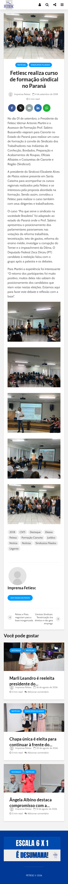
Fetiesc (13, 537)
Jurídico (51, 537)
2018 (12, 532)
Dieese (49, 532)
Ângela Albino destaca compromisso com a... (30, 802)
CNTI (22, 532)
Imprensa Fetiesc (22, 94)
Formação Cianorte (32, 537)
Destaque (35, 532)
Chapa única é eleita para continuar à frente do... (32, 741)
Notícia (13, 543)
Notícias (21, 65)
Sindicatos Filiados (40, 65)
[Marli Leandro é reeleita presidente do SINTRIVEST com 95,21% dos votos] (34, 656)
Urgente (14, 548)
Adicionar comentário (38, 691)
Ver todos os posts (20, 598)
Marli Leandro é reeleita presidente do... (31, 681)
